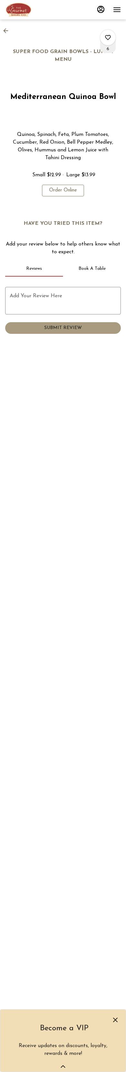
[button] (8, 31)
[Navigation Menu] (117, 9)
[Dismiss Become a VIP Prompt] (115, 1020)
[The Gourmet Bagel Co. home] (34, 10)
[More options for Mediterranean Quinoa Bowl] (108, 37)
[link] (63, 190)
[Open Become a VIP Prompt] (63, 1066)
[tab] (34, 269)
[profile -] (101, 9)
